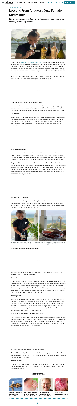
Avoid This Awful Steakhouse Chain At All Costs (61, 394)
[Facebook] (48, 2)
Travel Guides (32, 2)
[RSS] (62, 2)
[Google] (59, 2)
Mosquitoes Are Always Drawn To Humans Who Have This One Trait (30, 394)
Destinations (21, 2)
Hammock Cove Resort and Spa (31, 62)
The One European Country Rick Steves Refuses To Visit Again (45, 394)
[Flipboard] (56, 2)
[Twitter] (54, 2)
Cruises (41, 2)
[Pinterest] (51, 2)
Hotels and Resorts (15, 7)
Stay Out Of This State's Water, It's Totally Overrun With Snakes (15, 394)
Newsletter (70, 2)
